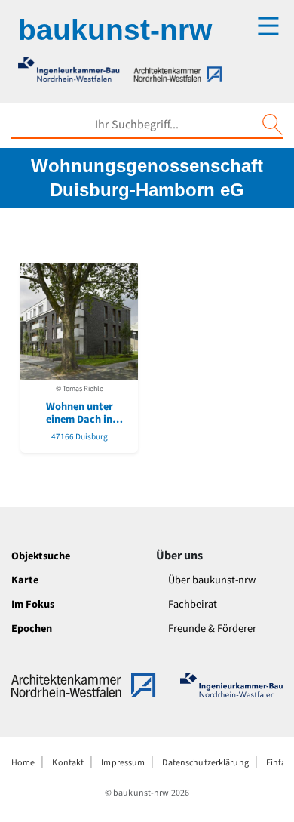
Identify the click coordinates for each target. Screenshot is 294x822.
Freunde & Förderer (212, 628)
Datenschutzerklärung (205, 762)
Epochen (31, 628)
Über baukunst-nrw (212, 580)
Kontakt (68, 762)
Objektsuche (40, 556)
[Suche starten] (272, 124)
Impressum (123, 762)
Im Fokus (32, 604)
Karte (24, 580)
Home (23, 762)
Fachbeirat (192, 604)
